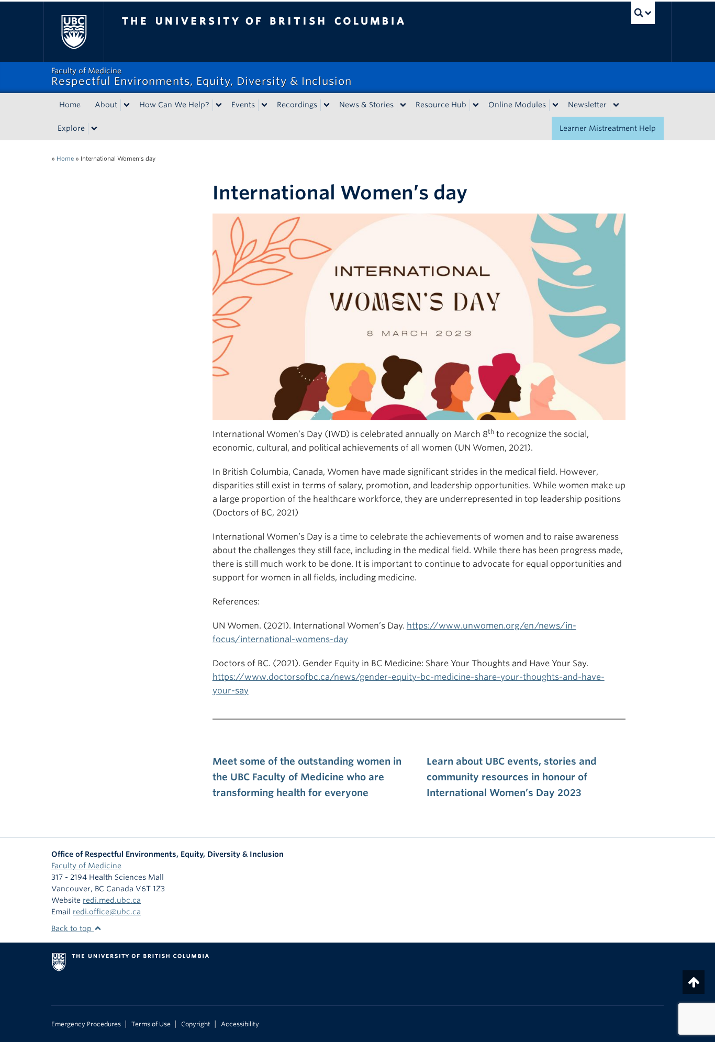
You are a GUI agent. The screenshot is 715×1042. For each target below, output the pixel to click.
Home (70, 104)
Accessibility (240, 1024)
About (106, 104)
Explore (71, 128)
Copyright (195, 1024)
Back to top (72, 928)
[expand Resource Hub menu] (476, 105)
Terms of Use (151, 1024)
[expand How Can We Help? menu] (219, 105)
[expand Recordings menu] (326, 105)
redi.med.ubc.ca (112, 900)
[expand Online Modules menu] (555, 105)
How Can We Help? (174, 104)
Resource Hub (441, 104)
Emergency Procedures (86, 1024)
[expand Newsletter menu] (616, 105)
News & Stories (366, 104)
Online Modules (517, 104)
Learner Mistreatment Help (608, 128)
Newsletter (587, 104)
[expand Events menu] (264, 105)
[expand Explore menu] (94, 129)
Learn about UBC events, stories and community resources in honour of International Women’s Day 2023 (512, 777)
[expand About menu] (126, 105)
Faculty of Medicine (86, 865)
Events (243, 104)
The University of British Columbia (73, 32)
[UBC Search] (643, 13)
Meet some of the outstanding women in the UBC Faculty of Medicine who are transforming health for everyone (307, 777)
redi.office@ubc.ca (107, 911)
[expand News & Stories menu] (403, 105)
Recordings (297, 104)
